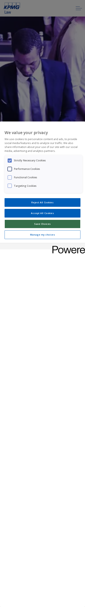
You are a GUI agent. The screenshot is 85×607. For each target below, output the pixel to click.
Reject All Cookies (42, 202)
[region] (42, 364)
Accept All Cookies (42, 213)
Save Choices (42, 223)
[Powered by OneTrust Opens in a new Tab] (67, 246)
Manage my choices (42, 234)
